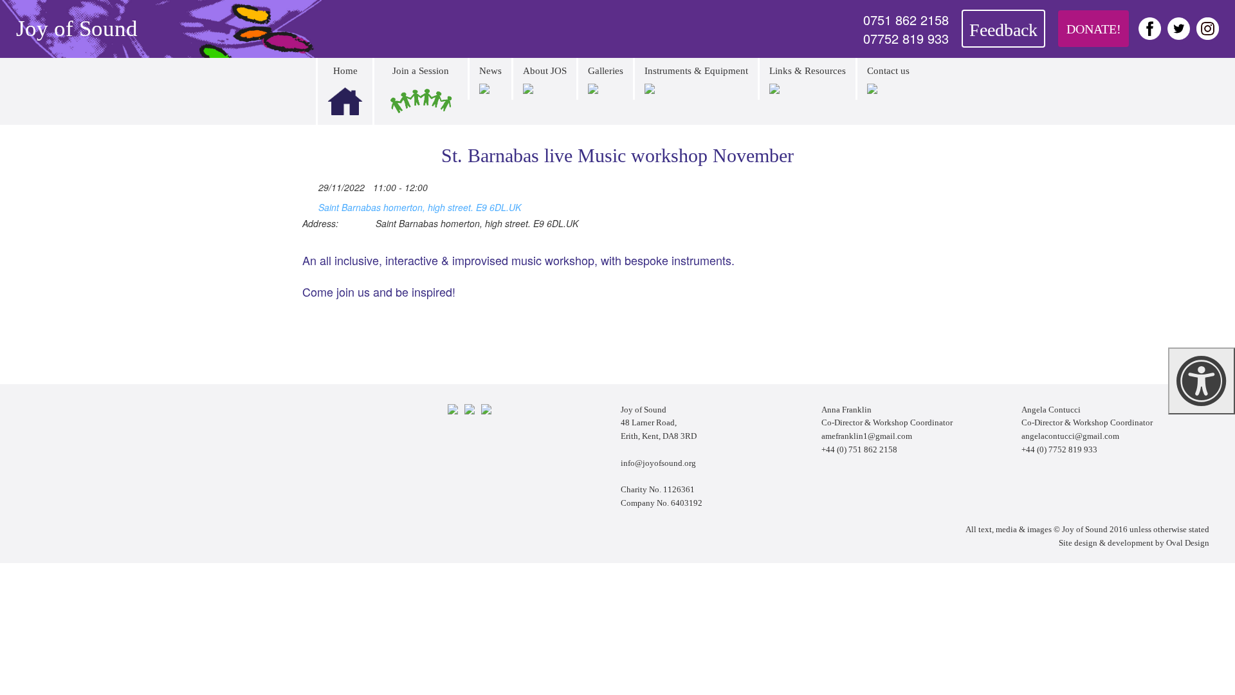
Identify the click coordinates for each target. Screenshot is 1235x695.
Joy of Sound (77, 28)
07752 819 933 (906, 39)
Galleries (605, 71)
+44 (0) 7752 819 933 (1059, 449)
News (490, 71)
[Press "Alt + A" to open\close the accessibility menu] (1201, 381)
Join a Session (420, 71)
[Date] (309, 185)
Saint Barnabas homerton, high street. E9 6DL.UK (419, 207)
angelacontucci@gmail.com (1070, 436)
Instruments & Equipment (696, 71)
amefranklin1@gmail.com (866, 436)
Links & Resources (807, 71)
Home (345, 71)
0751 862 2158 (906, 20)
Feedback (1003, 30)
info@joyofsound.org (658, 463)
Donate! (1093, 29)
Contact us (888, 71)
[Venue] (309, 205)
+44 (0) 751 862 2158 (859, 449)
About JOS (545, 71)
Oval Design (1187, 543)
